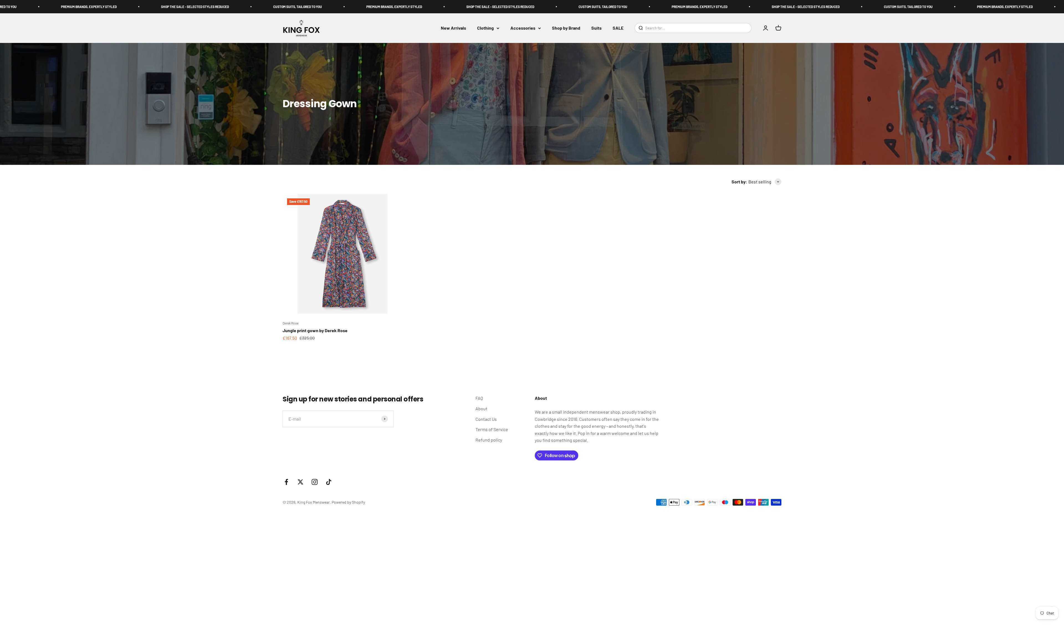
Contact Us (486, 419)
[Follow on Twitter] (300, 482)
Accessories (522, 28)
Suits (596, 28)
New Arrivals (453, 28)
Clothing (485, 28)
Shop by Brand (566, 28)
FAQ (479, 398)
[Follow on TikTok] (328, 482)
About (481, 408)
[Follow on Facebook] (286, 482)
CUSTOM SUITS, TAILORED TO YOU (231, 7)
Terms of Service (491, 429)
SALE (618, 28)
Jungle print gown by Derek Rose (315, 330)
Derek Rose (290, 323)
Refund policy (488, 439)
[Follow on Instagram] (314, 482)
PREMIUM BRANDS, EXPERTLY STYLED (328, 7)
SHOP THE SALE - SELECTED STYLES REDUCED (129, 7)
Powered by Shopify (348, 502)
